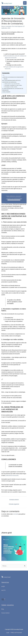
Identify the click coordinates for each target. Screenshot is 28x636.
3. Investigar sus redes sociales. (10, 86)
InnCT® (3, 590)
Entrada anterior (14, 499)
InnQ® (3, 586)
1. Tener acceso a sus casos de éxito (12, 83)
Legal (7, 632)
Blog (2, 609)
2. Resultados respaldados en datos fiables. (13, 85)
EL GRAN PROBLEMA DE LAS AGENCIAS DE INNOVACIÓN (12, 89)
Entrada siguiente (14, 504)
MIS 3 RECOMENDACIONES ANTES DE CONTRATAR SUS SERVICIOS (11, 81)
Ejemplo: (6, 78)
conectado (15, 514)
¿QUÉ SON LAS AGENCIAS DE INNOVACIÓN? (13, 77)
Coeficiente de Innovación (11, 475)
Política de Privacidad (16, 632)
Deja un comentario (6, 26)
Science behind (5, 613)
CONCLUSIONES (6, 91)
